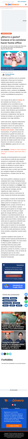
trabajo (6, 298)
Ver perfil (8, 75)
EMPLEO (16, 303)
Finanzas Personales (10, 300)
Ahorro (19, 305)
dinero (6, 305)
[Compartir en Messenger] (26, 305)
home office (7, 303)
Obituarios (17, 408)
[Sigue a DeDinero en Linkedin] (15, 405)
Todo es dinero (7, 312)
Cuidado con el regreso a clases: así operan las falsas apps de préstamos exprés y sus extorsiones (13, 326)
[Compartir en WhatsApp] (26, 301)
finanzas (13, 298)
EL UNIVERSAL (4, 408)
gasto (12, 305)
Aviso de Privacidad (15, 421)
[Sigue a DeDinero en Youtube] (13, 405)
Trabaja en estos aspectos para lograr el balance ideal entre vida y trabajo (13, 151)
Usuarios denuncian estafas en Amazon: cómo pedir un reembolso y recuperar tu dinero (13, 345)
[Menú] (26, 4)
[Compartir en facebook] (26, 294)
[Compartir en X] (26, 298)
